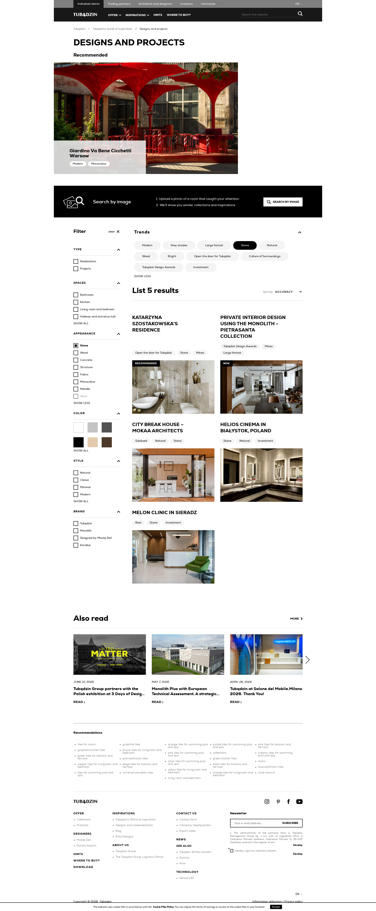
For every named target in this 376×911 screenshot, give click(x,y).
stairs (262, 761)
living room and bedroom (184, 778)
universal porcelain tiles (138, 772)
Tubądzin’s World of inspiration (135, 819)
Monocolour (99, 163)
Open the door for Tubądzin (153, 352)
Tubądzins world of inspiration (112, 29)
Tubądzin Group (126, 851)
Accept (276, 907)
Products (82, 825)
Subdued (141, 441)
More (294, 618)
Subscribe (290, 823)
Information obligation (267, 901)
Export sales (187, 831)
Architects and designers (155, 4)
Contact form (188, 819)
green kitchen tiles (225, 758)
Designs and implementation (134, 825)
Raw (138, 522)
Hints (158, 15)
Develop (298, 845)
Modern (78, 163)
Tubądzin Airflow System (195, 852)
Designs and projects (153, 29)
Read (78, 702)
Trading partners (119, 4)
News (181, 839)
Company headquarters (195, 825)
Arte (182, 863)
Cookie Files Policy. (164, 907)
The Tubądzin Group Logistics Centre (139, 857)
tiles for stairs (87, 744)
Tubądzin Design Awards (240, 346)
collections (219, 753)
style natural (266, 772)
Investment (265, 441)
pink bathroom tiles (135, 758)
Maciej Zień (84, 840)
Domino (184, 857)
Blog (118, 831)
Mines (200, 352)
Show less (81, 403)
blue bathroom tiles (271, 767)
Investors (186, 4)
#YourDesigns (124, 836)
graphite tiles (131, 744)
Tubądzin (79, 29)
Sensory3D (186, 878)
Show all (81, 323)
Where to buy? (179, 15)
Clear (111, 231)
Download (83, 867)
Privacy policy (293, 901)
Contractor (208, 4)
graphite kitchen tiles (91, 750)
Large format (232, 352)
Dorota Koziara (86, 845)
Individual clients (88, 4)
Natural (160, 441)
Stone (184, 352)
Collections (83, 819)
